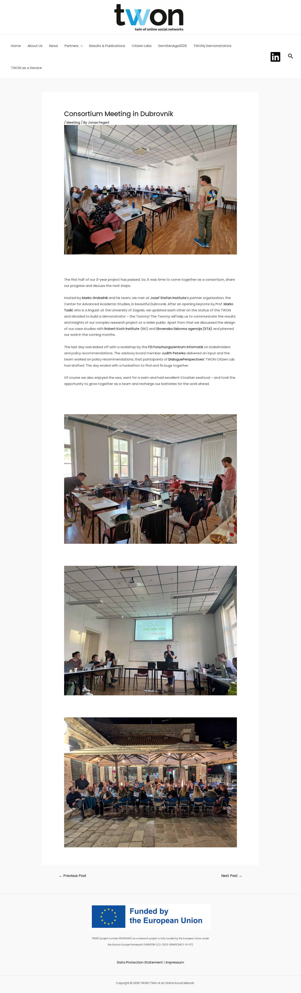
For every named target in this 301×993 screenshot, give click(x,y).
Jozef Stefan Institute (168, 297)
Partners (71, 45)
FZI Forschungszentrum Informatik (175, 347)
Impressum (175, 962)
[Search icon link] (291, 57)
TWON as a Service (26, 67)
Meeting (73, 122)
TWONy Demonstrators (212, 45)
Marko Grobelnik (95, 297)
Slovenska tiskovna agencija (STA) (184, 328)
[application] (80, 46)
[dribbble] (276, 56)
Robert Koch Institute (121, 328)
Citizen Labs (142, 45)
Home (16, 45)
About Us (35, 45)
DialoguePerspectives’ (186, 359)
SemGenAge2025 (172, 45)
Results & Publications (107, 45)
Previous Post (72, 875)
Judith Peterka (174, 353)
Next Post (231, 875)
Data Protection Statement (140, 962)
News (53, 45)
